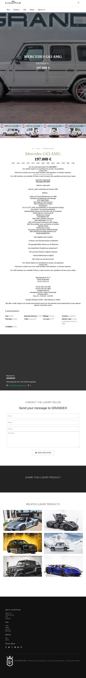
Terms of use (9, 615)
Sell (25, 9)
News (32, 9)
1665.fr (77, 661)
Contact (8, 618)
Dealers (17, 9)
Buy (8, 9)
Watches (8, 631)
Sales (38, 148)
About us (42, 9)
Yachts (7, 629)
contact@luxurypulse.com (17, 385)
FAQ (6, 617)
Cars (6, 625)
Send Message (44, 453)
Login (7, 640)
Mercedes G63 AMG (48, 148)
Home (7, 627)
